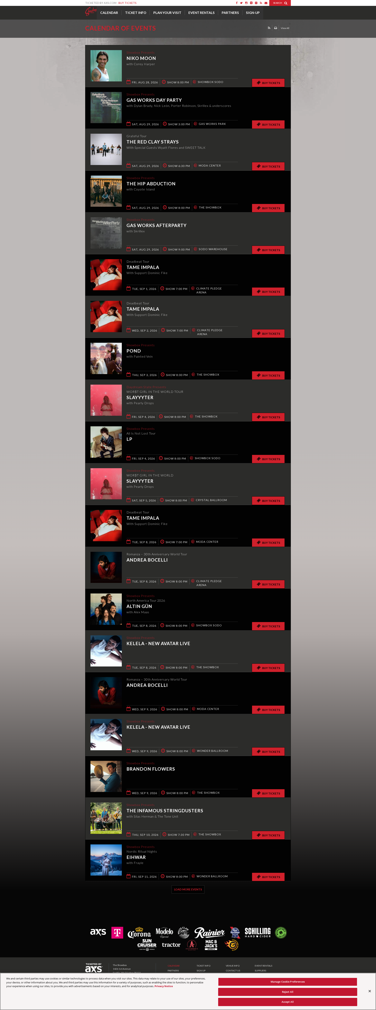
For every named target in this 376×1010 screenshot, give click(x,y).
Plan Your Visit (167, 13)
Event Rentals (201, 13)
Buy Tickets (127, 3)
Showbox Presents (91, 11)
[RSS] (261, 3)
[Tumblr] (251, 3)
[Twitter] (241, 3)
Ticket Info (135, 13)
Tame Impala (143, 267)
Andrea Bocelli (147, 560)
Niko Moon (141, 58)
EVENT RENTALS (263, 965)
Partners (230, 13)
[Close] (369, 991)
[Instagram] (246, 3)
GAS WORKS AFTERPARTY (157, 225)
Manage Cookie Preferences (288, 981)
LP (129, 439)
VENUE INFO (233, 965)
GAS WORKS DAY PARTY (154, 100)
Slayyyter (140, 397)
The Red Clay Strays (153, 141)
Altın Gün (139, 606)
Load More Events (188, 889)
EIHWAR (136, 857)
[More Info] (106, 80)
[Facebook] (237, 3)
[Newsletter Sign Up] (266, 3)
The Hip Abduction (151, 183)
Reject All (287, 992)
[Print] (276, 27)
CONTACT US (233, 970)
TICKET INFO (204, 965)
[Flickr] (256, 3)
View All (285, 28)
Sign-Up (253, 13)
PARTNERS (173, 970)
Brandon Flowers (151, 769)
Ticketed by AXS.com (184, 28)
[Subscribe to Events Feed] (269, 27)
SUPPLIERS (260, 970)
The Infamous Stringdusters (165, 810)
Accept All (288, 1002)
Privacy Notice (164, 986)
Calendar (109, 13)
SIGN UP (201, 970)
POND (134, 351)
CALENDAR (174, 965)
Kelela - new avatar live (158, 643)
